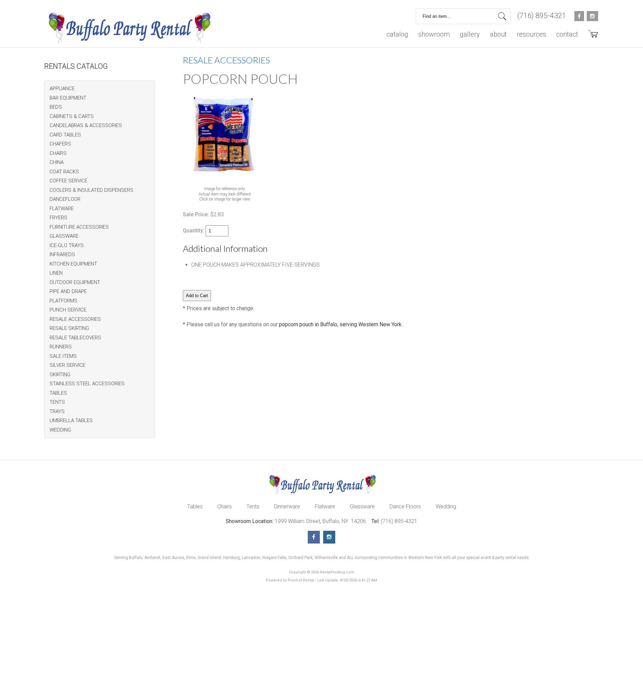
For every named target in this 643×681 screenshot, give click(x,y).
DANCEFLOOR (65, 199)
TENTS (57, 402)
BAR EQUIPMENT (68, 98)
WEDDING (60, 430)
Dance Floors (405, 506)
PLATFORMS (63, 301)
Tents (252, 506)
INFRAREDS (62, 254)
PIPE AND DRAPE (68, 291)
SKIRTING (60, 375)
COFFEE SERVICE (68, 181)
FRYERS (58, 218)
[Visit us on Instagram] (329, 537)
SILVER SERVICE (67, 365)
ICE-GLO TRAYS (67, 245)
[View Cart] (590, 36)
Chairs (224, 506)
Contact (567, 34)
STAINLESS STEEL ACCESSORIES (87, 384)
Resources (531, 34)
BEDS (56, 107)
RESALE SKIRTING (69, 328)
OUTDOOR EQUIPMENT (75, 282)
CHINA (57, 162)
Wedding (446, 506)
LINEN (56, 273)
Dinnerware (287, 506)
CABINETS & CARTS (72, 116)
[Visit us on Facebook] (314, 537)
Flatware (325, 506)
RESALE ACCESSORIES (75, 319)
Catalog (397, 34)
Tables (195, 506)
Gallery (470, 34)
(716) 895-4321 (541, 15)
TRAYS (57, 411)
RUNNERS (61, 347)
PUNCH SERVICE (68, 310)
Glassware (362, 506)
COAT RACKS (64, 172)
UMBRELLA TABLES (71, 420)
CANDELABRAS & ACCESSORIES (86, 125)
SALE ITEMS (63, 356)
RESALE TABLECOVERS (75, 338)
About (498, 34)
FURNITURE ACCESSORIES (79, 227)
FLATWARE (62, 209)
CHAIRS (58, 153)
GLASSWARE (64, 236)
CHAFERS (60, 144)
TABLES (58, 393)
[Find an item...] (502, 16)
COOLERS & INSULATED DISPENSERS (91, 190)
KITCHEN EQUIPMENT (73, 264)
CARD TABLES (65, 135)
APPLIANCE (62, 89)
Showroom (434, 34)
